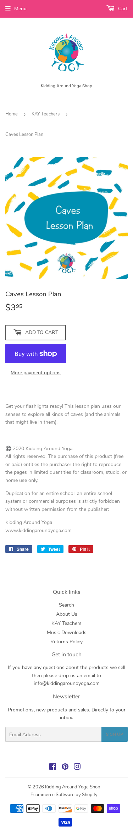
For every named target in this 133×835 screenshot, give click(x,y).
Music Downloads (67, 632)
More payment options (36, 372)
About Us (66, 614)
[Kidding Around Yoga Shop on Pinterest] (65, 767)
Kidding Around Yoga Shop (72, 787)
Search (66, 605)
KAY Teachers (46, 114)
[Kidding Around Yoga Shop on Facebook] (52, 767)
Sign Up (114, 734)
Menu (20, 8)
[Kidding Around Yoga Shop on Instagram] (77, 767)
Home (11, 114)
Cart (122, 8)
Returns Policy (66, 641)
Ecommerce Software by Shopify (64, 795)
